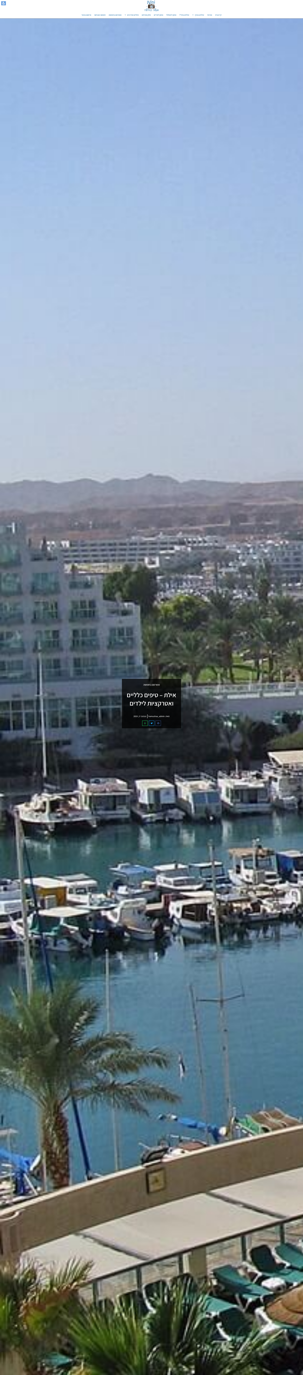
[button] (158, 723)
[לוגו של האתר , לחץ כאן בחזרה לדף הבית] (151, 6)
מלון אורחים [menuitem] (146, 15)
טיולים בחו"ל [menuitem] (184, 15)
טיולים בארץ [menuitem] (199, 15)
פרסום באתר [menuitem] (86, 15)
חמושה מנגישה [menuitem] (100, 15)
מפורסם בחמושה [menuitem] (115, 15)
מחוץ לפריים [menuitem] (158, 15)
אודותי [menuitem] (209, 15)
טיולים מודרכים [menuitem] (133, 15)
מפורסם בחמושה (151, 684)
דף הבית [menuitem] (218, 15)
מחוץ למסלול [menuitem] (171, 15)
